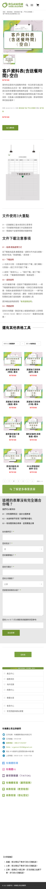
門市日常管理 (28, 12)
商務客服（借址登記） (18, 795)
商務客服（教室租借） (18, 789)
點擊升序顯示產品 (22, 344)
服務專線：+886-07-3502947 (16, 743)
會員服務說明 (26, 301)
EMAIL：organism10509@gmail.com (19, 747)
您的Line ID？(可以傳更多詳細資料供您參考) (19, 619)
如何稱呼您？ (8, 531)
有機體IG (11, 769)
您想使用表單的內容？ (11, 590)
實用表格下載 (18, 12)
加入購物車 (10, 128)
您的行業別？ (8, 567)
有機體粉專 (12, 763)
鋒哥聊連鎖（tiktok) (18, 775)
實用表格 (10, 12)
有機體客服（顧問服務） (19, 782)
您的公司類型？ (8, 578)
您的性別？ (7, 543)
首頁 (4, 12)
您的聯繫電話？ (9, 555)
